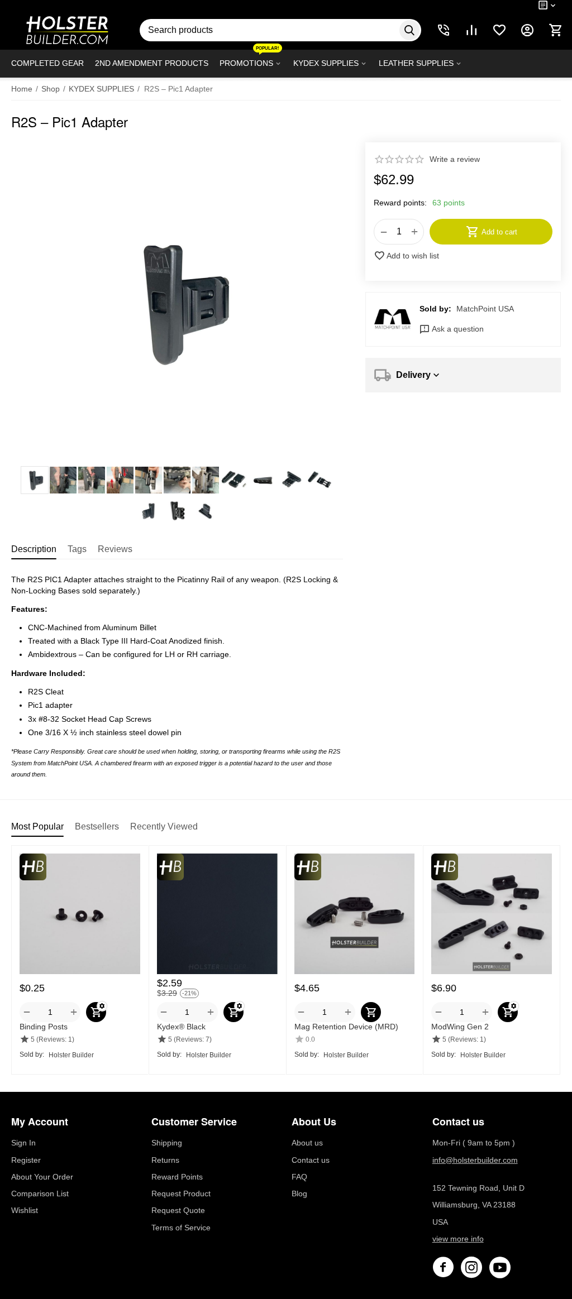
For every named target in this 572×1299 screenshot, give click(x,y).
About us (307, 1142)
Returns (165, 1160)
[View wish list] (499, 30)
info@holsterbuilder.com (475, 1160)
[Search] (409, 30)
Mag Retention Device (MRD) (346, 1026)
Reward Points (177, 1176)
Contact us (311, 1160)
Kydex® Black (181, 1026)
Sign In (23, 1142)
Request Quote (178, 1210)
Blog (299, 1193)
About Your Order (42, 1176)
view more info (458, 1238)
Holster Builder (71, 1055)
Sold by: (435, 308)
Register (26, 1160)
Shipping (166, 1142)
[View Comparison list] (471, 30)
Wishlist (24, 1210)
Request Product (181, 1193)
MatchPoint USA (485, 308)
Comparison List (40, 1193)
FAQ (299, 1176)
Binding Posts (44, 1026)
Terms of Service (181, 1227)
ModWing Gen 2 (460, 1026)
